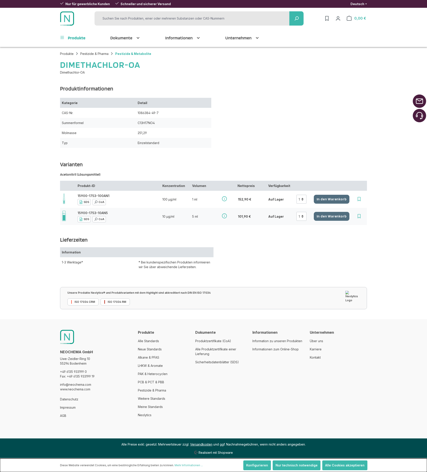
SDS (86, 202)
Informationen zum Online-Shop (275, 349)
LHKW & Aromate (150, 366)
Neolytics (144, 415)
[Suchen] (296, 18)
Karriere (316, 349)
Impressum (68, 407)
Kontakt (315, 357)
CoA (101, 202)
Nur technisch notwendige (297, 465)
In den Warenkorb (332, 199)
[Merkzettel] (327, 18)
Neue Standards (150, 349)
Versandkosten (201, 444)
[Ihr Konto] (338, 18)
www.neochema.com (75, 389)
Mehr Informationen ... (189, 465)
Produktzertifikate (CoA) (213, 341)
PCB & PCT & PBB (151, 382)
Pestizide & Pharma (152, 390)
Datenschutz (69, 399)
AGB (63, 416)
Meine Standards (150, 407)
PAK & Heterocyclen (152, 374)
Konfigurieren (257, 465)
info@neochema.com (75, 384)
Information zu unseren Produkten (277, 341)
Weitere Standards (151, 398)
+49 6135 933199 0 (73, 372)
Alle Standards (148, 341)
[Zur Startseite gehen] (67, 18)
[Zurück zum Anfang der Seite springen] (419, 101)
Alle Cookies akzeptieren (345, 465)
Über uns (316, 341)
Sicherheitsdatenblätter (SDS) (217, 362)
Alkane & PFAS (148, 357)
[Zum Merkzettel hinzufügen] (359, 199)
